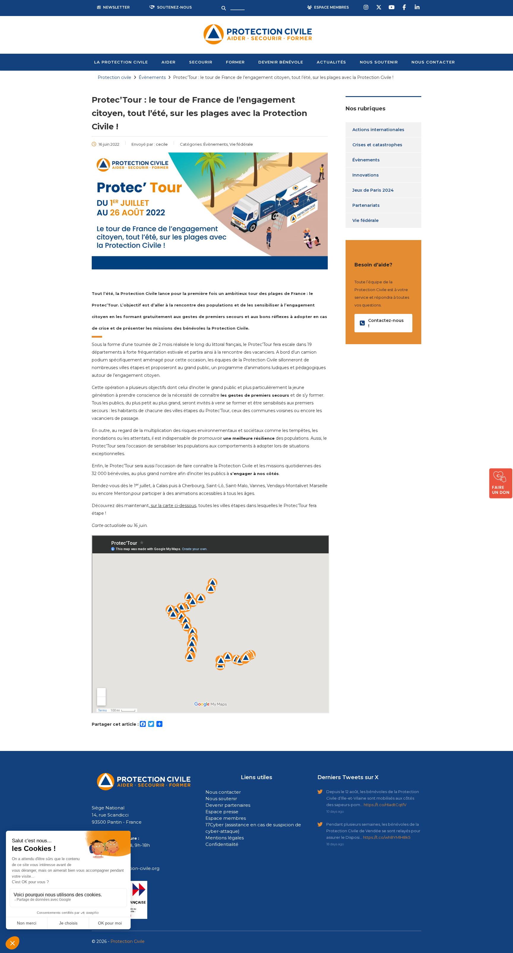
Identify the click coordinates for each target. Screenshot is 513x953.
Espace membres (225, 818)
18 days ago (335, 844)
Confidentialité (221, 844)
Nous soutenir (221, 798)
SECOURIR (200, 62)
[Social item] (366, 7)
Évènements (366, 160)
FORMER (235, 62)
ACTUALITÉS (331, 62)
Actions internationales (378, 129)
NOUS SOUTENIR (379, 62)
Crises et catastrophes (377, 144)
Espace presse (221, 811)
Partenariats (366, 205)
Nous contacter (223, 792)
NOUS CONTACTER (433, 62)
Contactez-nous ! (386, 323)
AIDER (168, 62)
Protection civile (114, 77)
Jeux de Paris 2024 (373, 190)
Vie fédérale (365, 220)
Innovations (365, 175)
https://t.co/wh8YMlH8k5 (386, 837)
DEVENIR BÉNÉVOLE (280, 62)
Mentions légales (224, 838)
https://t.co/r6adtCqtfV (385, 804)
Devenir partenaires (227, 805)
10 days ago (335, 811)
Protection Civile (127, 941)
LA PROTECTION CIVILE (121, 62)
